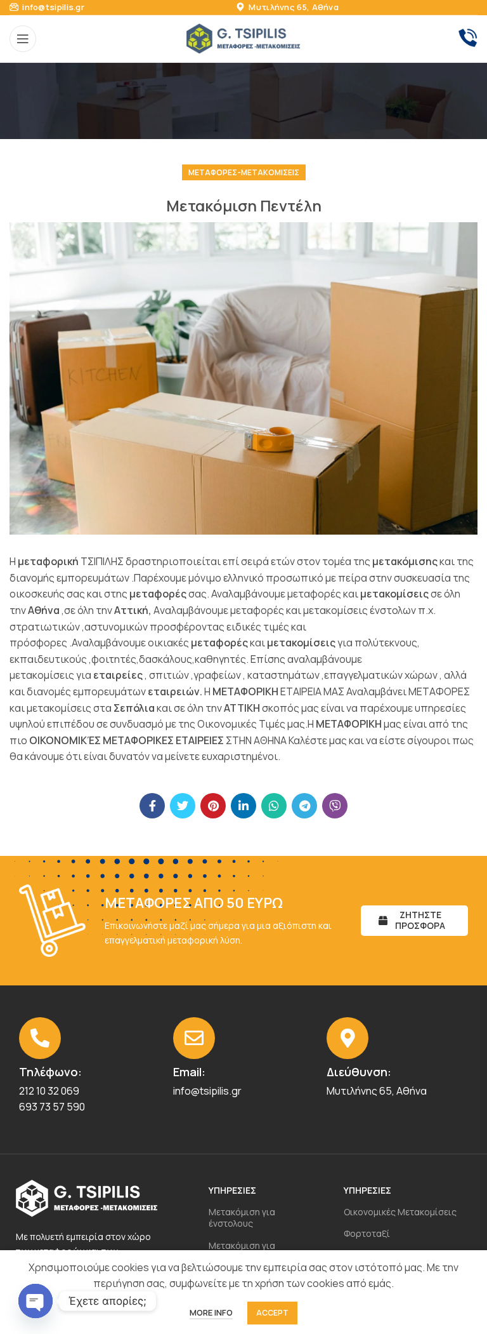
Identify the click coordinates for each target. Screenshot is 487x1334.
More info (211, 1312)
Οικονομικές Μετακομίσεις (400, 1212)
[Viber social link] (334, 805)
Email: (189, 1071)
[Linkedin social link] (243, 805)
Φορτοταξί (367, 1233)
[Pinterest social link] (213, 805)
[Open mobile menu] (22, 38)
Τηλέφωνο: (50, 1071)
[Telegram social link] (304, 805)
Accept (272, 1312)
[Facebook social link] (152, 805)
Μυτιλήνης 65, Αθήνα (293, 7)
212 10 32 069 (49, 1091)
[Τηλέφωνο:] (40, 1038)
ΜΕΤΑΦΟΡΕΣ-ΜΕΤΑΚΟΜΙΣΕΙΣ (243, 172)
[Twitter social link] (182, 805)
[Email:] (194, 1038)
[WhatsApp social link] (274, 805)
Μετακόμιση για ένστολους (242, 1217)
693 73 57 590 (52, 1107)
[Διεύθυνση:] (347, 1038)
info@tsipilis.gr (52, 7)
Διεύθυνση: (359, 1071)
